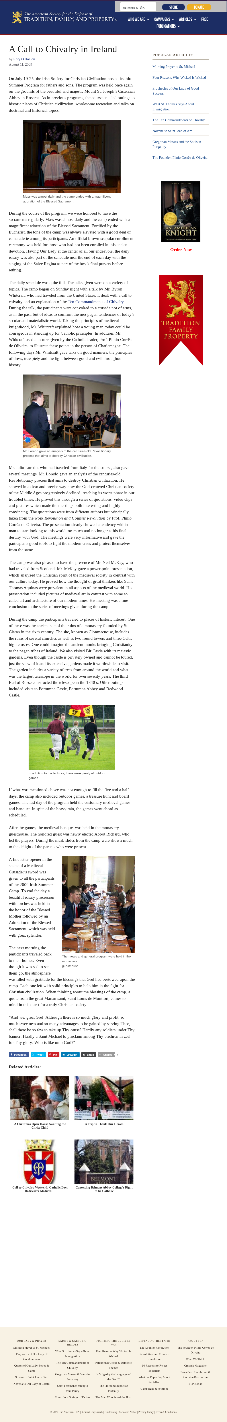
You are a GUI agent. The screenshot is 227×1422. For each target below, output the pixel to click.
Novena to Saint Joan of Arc (172, 131)
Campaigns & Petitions (154, 1388)
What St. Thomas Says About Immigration (173, 106)
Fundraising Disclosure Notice (120, 1412)
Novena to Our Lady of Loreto (32, 1383)
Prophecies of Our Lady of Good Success (176, 90)
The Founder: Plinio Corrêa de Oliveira (180, 157)
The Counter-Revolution (154, 1347)
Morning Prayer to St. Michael (174, 67)
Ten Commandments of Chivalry (96, 301)
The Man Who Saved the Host (113, 1397)
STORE (173, 7)
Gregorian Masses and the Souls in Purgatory (177, 144)
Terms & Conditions (166, 1412)
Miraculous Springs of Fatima (72, 1397)
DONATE (199, 7)
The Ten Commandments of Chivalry (179, 120)
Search (99, 1412)
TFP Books (195, 1383)
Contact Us (88, 1412)
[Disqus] (72, 1261)
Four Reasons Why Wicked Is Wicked (179, 77)
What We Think (195, 1359)
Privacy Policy (146, 1412)
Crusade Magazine (195, 1365)
